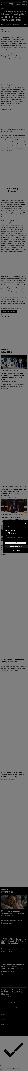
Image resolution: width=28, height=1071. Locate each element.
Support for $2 (15, 542)
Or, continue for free (15, 550)
